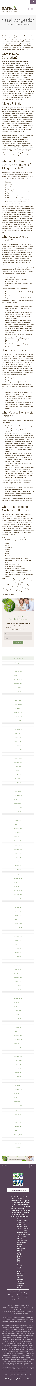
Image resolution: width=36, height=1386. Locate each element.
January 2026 (18, 667)
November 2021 (18, 754)
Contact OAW (13, 1197)
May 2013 (18, 1122)
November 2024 (18, 716)
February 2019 (18, 874)
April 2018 (18, 915)
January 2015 (18, 1039)
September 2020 (18, 807)
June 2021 (18, 774)
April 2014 (18, 1076)
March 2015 (18, 1031)
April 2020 (18, 820)
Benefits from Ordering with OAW (26, 1220)
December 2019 (18, 836)
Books (19, 1287)
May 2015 (18, 1023)
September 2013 (18, 1105)
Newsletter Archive (26, 1203)
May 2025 (18, 696)
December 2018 (18, 882)
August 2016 (18, 981)
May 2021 (18, 778)
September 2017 (18, 936)
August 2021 (18, 766)
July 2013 (18, 1114)
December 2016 (18, 969)
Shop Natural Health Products (20, 1199)
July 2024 (18, 721)
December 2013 (18, 1093)
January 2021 (18, 795)
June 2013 (18, 1118)
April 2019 (18, 870)
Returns (13, 1208)
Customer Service (14, 1201)
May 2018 (18, 911)
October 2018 (18, 890)
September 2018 (18, 894)
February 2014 (18, 1085)
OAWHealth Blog (26, 1213)
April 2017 (18, 956)
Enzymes (20, 1236)
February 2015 (18, 1035)
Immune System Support (19, 1224)
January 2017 (18, 965)
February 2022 (18, 741)
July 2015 (18, 1014)
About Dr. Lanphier (26, 1198)
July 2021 (18, 770)
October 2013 (18, 1101)
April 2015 (18, 1027)
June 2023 (18, 725)
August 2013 (18, 1110)
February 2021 (18, 791)
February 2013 (18, 1134)
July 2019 (18, 857)
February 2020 (18, 828)
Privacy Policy (16, 1379)
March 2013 (18, 1130)
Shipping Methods (14, 1215)
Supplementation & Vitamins (20, 1218)
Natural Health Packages (20, 1212)
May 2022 (18, 737)
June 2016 (18, 990)
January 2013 (18, 1139)
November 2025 (18, 675)
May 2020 (18, 816)
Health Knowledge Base (26, 1234)
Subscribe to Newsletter (26, 1208)
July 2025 (18, 687)
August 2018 (18, 899)
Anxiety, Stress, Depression (20, 1246)
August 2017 (18, 940)
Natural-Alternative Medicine (20, 1283)
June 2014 (18, 1068)
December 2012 (18, 1143)
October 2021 (18, 758)
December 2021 (18, 749)
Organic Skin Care (19, 1258)
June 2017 (18, 948)
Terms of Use (26, 1379)
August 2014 (18, 1060)
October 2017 (18, 932)
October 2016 (18, 973)
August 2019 (18, 853)
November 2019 (18, 841)
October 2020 (18, 803)
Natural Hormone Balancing (20, 1240)
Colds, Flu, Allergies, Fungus (20, 1231)
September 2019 (18, 849)
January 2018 (18, 928)
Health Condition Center (26, 1228)
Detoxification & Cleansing (20, 1206)
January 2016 (18, 998)
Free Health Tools (25, 1240)
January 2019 (18, 878)
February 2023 (18, 729)
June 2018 (18, 907)
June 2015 (18, 1019)
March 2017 (18, 961)
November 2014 (18, 1047)
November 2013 (18, 1097)
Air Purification (20, 1278)
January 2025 (18, 708)
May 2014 (18, 1072)
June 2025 (18, 692)
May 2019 (18, 865)
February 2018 (18, 923)
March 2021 (18, 787)
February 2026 (18, 663)
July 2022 (18, 733)
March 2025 (18, 700)
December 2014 (18, 1043)
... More (18, 1147)
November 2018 (18, 886)
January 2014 (18, 1089)
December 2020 (18, 799)
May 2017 (18, 952)
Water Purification (20, 1274)
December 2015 (18, 1002)
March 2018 (18, 919)
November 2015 (18, 1006)
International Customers (14, 1211)
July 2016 (18, 985)
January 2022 (18, 745)
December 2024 (18, 712)
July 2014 (18, 1064)
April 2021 (18, 783)
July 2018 (18, 903)
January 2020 (18, 832)
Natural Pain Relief (19, 1252)
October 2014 (18, 1052)
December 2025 (18, 671)
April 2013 (18, 1126)
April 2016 (18, 994)
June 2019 (18, 861)
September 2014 (18, 1056)
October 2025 (18, 679)
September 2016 (18, 977)
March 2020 (18, 824)
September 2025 (18, 683)
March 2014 (18, 1081)
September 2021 (18, 762)
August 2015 (18, 1010)
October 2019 (18, 845)
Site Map (8, 1379)
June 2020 (18, 812)
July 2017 (18, 944)
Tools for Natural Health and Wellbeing (20, 1267)
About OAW (13, 1205)
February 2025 (18, 704)
